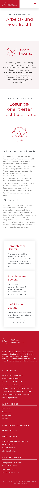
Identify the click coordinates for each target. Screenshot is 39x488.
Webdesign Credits (19, 483)
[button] (35, 4)
